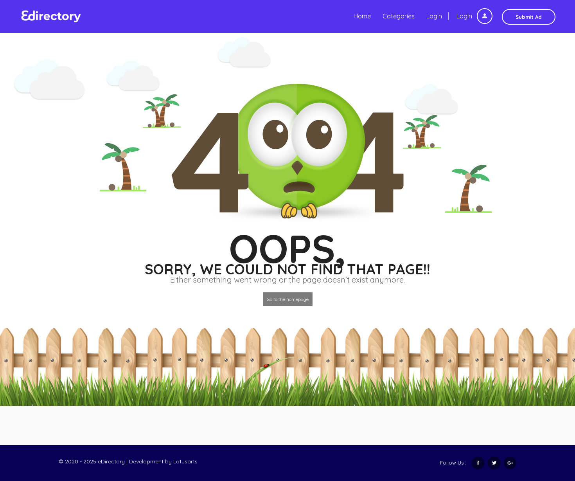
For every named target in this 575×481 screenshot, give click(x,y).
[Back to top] (549, 432)
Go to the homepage (288, 299)
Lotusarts (185, 461)
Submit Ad (529, 17)
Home (362, 16)
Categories (399, 16)
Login (465, 16)
